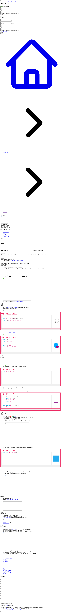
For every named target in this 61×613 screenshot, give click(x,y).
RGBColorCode (6, 523)
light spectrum (23, 469)
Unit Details (5, 212)
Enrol (4, 233)
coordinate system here (18, 301)
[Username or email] (0, 19)
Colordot (4, 522)
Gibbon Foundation (9, 608)
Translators (18, 609)
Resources (5, 235)
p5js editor (14, 529)
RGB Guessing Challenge (12, 499)
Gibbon (6, 605)
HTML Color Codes (7, 517)
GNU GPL (9, 609)
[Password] (0, 22)
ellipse (10, 332)
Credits (13, 609)
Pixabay (21, 260)
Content (4, 234)
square (10, 307)
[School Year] (0, 7)
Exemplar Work (6, 236)
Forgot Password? (3, 31)
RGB (4, 416)
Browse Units (5, 152)
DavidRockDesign (14, 260)
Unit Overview (6, 232)
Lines (4, 359)
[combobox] (1, 9)
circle (14, 332)
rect (8, 307)
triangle (15, 307)
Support (21, 609)
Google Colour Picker (7, 520)
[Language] (0, 11)
